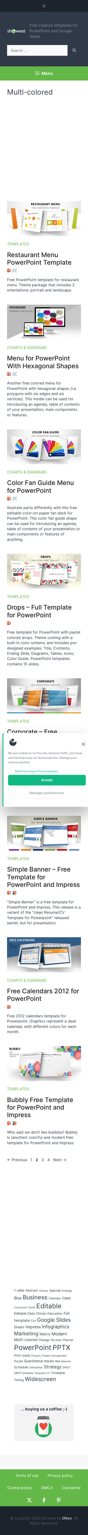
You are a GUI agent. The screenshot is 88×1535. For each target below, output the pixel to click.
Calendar (55, 1298)
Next (59, 1159)
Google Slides (54, 1320)
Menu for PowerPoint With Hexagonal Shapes (43, 362)
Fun (33, 1320)
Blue (18, 1298)
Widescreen (40, 1379)
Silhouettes (36, 1367)
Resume (66, 1361)
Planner (68, 1340)
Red (57, 1361)
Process (36, 1355)
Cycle (31, 1307)
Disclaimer (71, 1487)
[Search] (74, 50)
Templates (18, 244)
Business (35, 1297)
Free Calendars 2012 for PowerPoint (43, 994)
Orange (44, 1340)
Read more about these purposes (36, 771)
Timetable (58, 1373)
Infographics (55, 1326)
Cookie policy (19, 1487)
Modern (59, 1333)
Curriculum (20, 1307)
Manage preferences (47, 793)
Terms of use (26, 1475)
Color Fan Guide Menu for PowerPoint (40, 486)
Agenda (55, 1290)
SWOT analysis (23, 1373)
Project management (54, 1355)
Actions (43, 1290)
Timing (19, 1380)
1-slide (19, 1290)
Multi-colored (26, 1339)
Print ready (22, 1355)
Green (19, 1327)
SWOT (67, 1367)
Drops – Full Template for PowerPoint (39, 611)
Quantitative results (39, 1361)
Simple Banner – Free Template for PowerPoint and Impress (43, 877)
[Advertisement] (44, 146)
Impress (33, 1326)
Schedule (21, 1367)
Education (54, 1313)
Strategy (52, 1366)
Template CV (42, 1373)
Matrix (44, 1334)
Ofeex (67, 1518)
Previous (17, 1159)
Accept (47, 780)
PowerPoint (32, 1347)
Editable (48, 1306)
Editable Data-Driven (30, 1313)
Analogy (67, 1290)
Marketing (26, 1333)
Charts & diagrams (26, 347)
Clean (66, 1298)
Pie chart (56, 1340)
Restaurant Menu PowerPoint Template (39, 258)
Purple (18, 1361)
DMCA (47, 1487)
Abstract (32, 1290)
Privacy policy (60, 1475)
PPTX (61, 1347)
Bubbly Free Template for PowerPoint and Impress (40, 1107)
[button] (83, 744)
